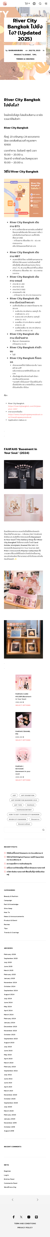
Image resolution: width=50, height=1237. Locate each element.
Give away (8, 908)
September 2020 (11, 1103)
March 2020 (9, 1111)
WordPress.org (10, 1187)
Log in (6, 1175)
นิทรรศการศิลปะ (24, 824)
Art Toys (18, 805)
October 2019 (9, 1127)
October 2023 (9, 1034)
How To (7, 912)
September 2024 (11, 990)
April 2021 (8, 1086)
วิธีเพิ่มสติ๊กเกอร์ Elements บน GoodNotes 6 (25, 853)
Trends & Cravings (25, 59)
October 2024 (9, 986)
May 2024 (8, 1006)
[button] (27, 3)
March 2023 (8, 1062)
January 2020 (9, 1119)
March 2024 (8, 1014)
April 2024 (8, 1010)
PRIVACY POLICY (25, 1227)
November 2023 (10, 1030)
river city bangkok (17, 819)
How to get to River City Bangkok (24, 814)
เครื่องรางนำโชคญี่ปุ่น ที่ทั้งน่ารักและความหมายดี (26, 867)
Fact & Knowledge (11, 904)
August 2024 (9, 994)
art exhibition (27, 795)
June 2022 (8, 1078)
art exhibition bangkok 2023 (24, 800)
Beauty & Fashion (11, 896)
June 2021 (8, 1082)
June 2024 (8, 1002)
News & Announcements (14, 916)
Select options (22, 705)
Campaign (8, 900)
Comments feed (10, 1183)
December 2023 (10, 1026)
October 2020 (9, 1098)
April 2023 (8, 1058)
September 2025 (11, 958)
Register (7, 1171)
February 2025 (10, 974)
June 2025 (8, 966)
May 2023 (8, 1054)
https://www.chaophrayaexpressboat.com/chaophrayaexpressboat (25, 416)
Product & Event (22, 54)
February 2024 (10, 1018)
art (14, 795)
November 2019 (10, 1123)
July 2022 (8, 1074)
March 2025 (8, 970)
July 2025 (8, 962)
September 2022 (11, 1070)
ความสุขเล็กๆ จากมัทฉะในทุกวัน (19, 863)
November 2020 (10, 1095)
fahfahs (30, 805)
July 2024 (8, 998)
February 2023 (10, 1066)
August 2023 (9, 1042)
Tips (34, 54)
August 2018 (9, 1131)
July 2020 (8, 1106)
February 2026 (10, 954)
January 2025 (9, 978)
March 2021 (8, 1090)
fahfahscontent (24, 810)
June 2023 (8, 1050)
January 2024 (9, 1022)
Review (7, 924)
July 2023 (8, 1046)
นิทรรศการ (35, 819)
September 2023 (11, 1038)
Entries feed (9, 1179)
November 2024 (10, 982)
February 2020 (10, 1114)
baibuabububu (16, 50)
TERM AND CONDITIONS (25, 1223)
